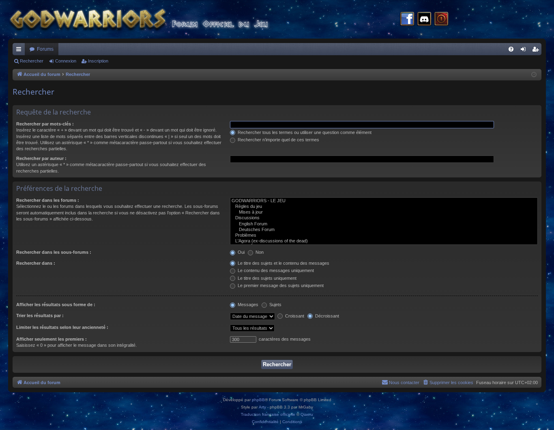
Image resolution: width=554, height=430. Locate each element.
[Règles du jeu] (384, 207)
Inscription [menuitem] (537, 50)
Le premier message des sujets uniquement (280, 285)
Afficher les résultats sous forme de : (55, 304)
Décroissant (326, 315)
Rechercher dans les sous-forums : (53, 252)
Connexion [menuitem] (524, 50)
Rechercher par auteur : (41, 158)
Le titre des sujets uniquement (266, 278)
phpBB (258, 400)
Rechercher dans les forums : (47, 200)
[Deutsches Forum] (384, 230)
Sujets (274, 304)
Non (259, 252)
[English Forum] (384, 224)
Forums (45, 49)
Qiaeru (307, 414)
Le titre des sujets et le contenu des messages (282, 263)
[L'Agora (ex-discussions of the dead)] (384, 241)
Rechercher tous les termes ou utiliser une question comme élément (303, 132)
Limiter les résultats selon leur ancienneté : (62, 327)
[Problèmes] (384, 235)
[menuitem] (511, 49)
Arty (262, 407)
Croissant (294, 315)
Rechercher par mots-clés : (45, 123)
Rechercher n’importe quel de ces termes (277, 139)
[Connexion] (441, 19)
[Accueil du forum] (154, 19)
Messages (247, 304)
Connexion (65, 60)
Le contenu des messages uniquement (275, 270)
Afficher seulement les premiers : (51, 339)
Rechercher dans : (35, 263)
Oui (240, 252)
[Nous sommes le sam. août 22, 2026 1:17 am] (534, 75)
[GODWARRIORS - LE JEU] (384, 201)
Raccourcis (20, 50)
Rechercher (31, 60)
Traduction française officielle (268, 414)
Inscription (98, 60)
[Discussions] (384, 218)
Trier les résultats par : (40, 315)
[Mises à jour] (384, 212)
